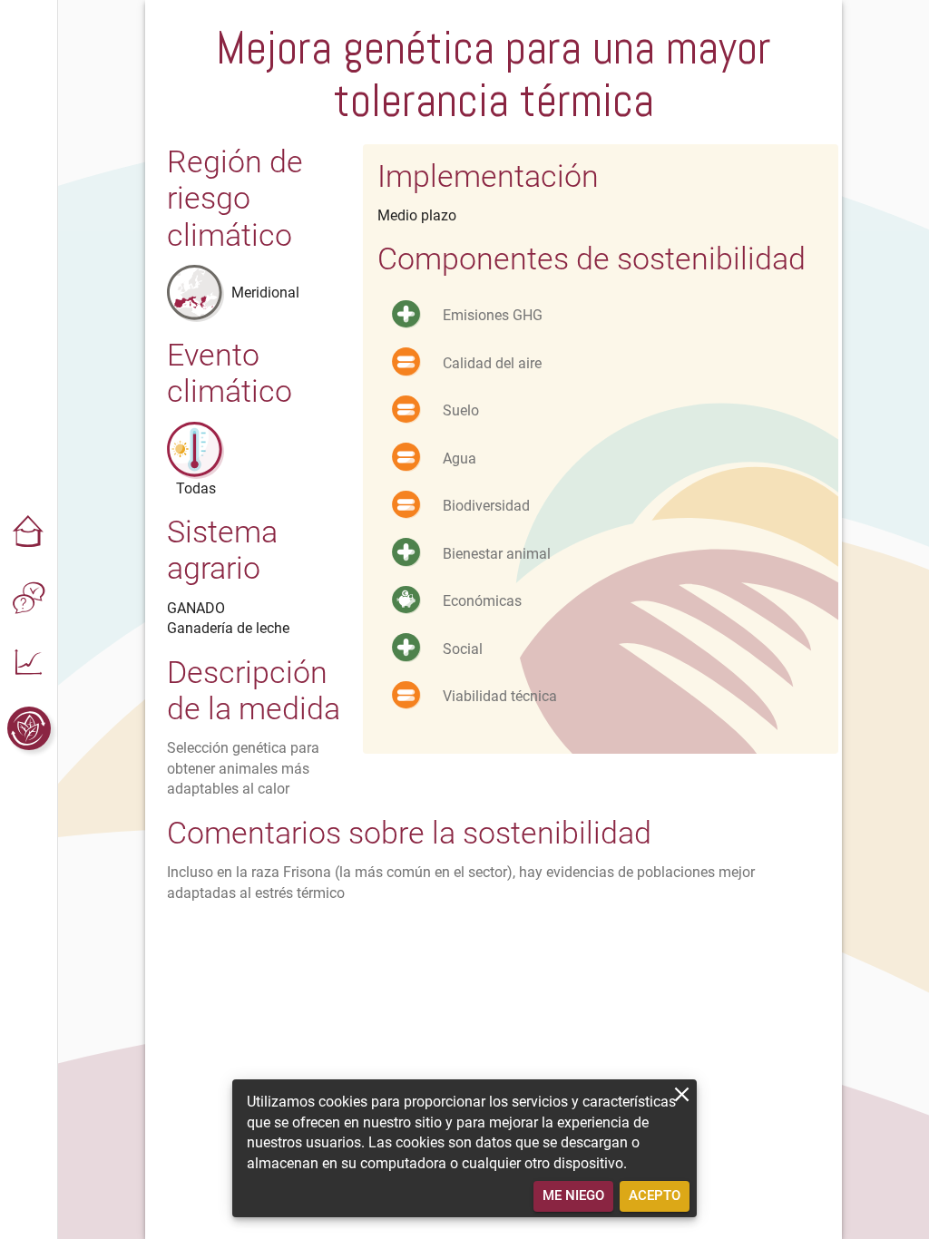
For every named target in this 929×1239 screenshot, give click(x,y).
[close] (682, 1094)
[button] (29, 532)
